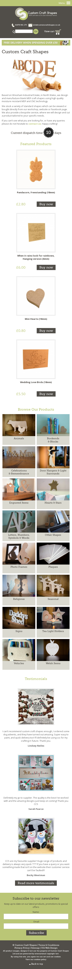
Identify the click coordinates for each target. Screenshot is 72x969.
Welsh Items (53, 663)
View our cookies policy (36, 959)
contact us (34, 123)
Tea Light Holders (53, 631)
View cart (49, 31)
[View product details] (36, 169)
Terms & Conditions (48, 945)
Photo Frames (18, 566)
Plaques (53, 566)
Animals (19, 438)
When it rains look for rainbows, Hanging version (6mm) (36, 257)
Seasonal (53, 599)
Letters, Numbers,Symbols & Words (19, 536)
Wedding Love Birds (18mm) (36, 382)
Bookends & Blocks (53, 440)
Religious (19, 599)
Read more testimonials (36, 883)
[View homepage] (36, 13)
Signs (19, 631)
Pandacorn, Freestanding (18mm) (36, 192)
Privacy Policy (22, 948)
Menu (62, 3)
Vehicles (19, 663)
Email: (36, 921)
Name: (36, 911)
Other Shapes (53, 534)
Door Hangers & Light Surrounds (53, 472)
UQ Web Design (49, 948)
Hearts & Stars (53, 502)
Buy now (46, 204)
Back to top (37, 964)
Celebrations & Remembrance (19, 472)
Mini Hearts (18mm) (36, 318)
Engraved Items (18, 502)
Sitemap (35, 948)
